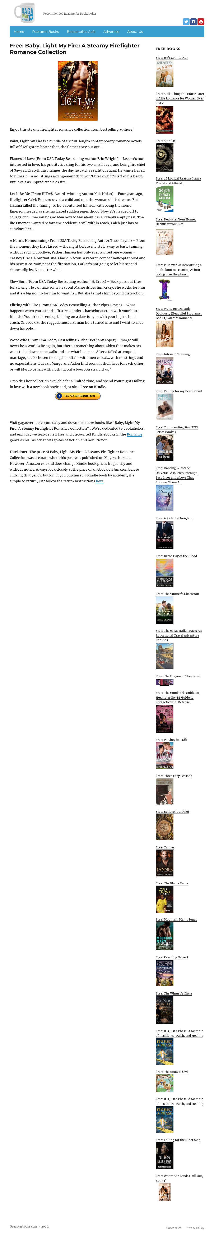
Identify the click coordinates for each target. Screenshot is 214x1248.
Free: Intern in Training (173, 354)
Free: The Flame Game (172, 883)
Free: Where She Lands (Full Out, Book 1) (179, 1178)
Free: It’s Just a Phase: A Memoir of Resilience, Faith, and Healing (179, 1033)
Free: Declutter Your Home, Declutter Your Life (176, 222)
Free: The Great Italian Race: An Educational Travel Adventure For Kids (179, 635)
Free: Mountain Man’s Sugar (176, 919)
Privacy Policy (195, 1227)
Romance (134, 434)
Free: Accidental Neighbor (175, 518)
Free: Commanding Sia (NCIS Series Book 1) (177, 429)
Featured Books (45, 32)
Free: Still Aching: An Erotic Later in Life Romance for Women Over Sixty (180, 98)
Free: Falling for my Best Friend (179, 391)
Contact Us (173, 1227)
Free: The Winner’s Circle (174, 993)
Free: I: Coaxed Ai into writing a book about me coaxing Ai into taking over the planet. (179, 269)
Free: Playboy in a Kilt (171, 740)
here (99, 481)
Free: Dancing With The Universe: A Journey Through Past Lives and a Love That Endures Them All (176, 475)
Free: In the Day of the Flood (176, 556)
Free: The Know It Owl (172, 1072)
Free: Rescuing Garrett (172, 957)
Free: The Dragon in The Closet (178, 676)
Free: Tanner (165, 847)
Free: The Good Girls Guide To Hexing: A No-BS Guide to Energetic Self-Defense (177, 697)
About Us (135, 32)
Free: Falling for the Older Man (178, 1140)
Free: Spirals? (165, 141)
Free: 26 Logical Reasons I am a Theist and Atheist (178, 181)
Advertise (111, 32)
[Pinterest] (200, 21)
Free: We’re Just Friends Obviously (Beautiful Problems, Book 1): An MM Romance (179, 313)
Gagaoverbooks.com (23, 1226)
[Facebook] (193, 21)
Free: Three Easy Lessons (174, 776)
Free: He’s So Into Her (172, 58)
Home (19, 32)
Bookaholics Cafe (81, 32)
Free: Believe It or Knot (172, 812)
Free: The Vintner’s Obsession (177, 594)
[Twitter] (186, 21)
